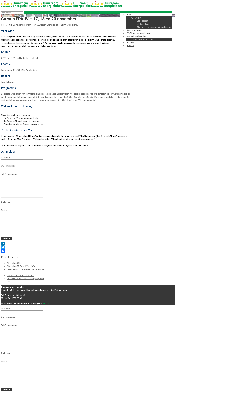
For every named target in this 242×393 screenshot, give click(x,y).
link (124, 97)
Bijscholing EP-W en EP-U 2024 (21, 266)
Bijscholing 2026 (14, 263)
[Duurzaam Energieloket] (61, 7)
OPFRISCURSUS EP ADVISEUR (20, 275)
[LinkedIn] (66, 244)
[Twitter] (66, 247)
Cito (87, 145)
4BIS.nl (46, 303)
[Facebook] (66, 251)
